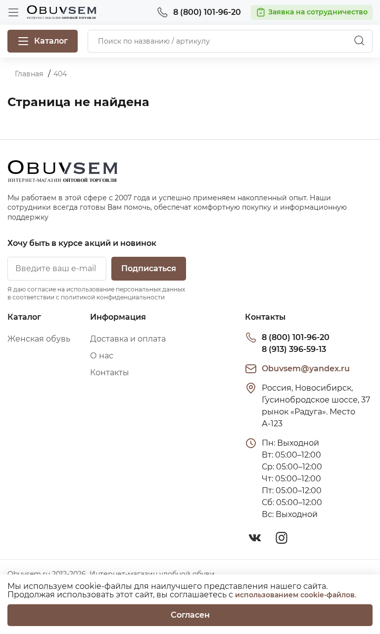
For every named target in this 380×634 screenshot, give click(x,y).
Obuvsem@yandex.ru (306, 368)
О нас (101, 355)
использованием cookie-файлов (295, 594)
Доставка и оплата (128, 339)
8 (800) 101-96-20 (296, 337)
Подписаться (148, 268)
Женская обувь (38, 339)
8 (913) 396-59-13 (294, 349)
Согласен (190, 615)
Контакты (109, 372)
